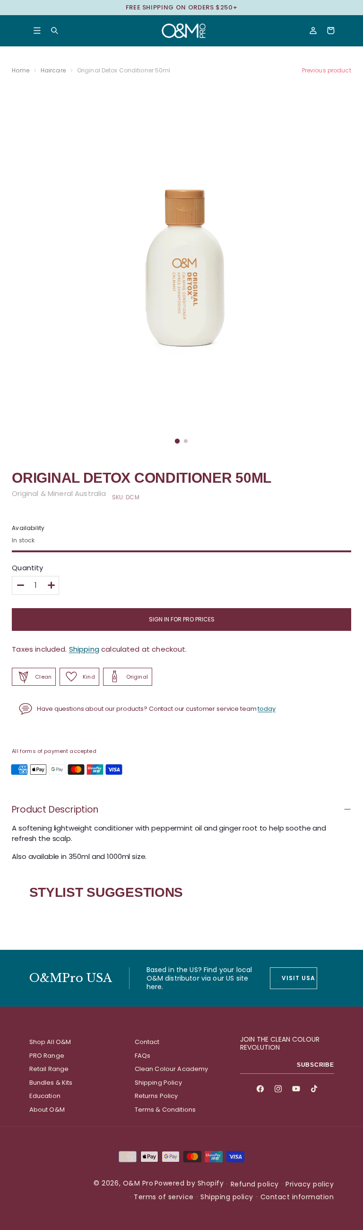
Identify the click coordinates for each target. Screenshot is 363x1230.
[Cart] (330, 30)
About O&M (47, 1109)
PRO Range (46, 1055)
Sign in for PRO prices (182, 619)
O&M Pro (138, 1183)
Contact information (297, 1197)
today (266, 708)
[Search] (54, 30)
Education (44, 1095)
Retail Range (49, 1068)
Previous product (326, 70)
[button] (37, 30)
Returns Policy (156, 1095)
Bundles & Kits (51, 1082)
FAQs (143, 1055)
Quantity (27, 568)
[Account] (313, 30)
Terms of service (163, 1197)
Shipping (84, 649)
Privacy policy (309, 1184)
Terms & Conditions (165, 1109)
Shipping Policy (158, 1082)
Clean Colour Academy (171, 1068)
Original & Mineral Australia (59, 493)
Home (20, 70)
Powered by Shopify (189, 1183)
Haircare (53, 70)
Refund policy (255, 1184)
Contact (147, 1041)
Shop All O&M (50, 1041)
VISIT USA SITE (299, 978)
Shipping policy (226, 1197)
